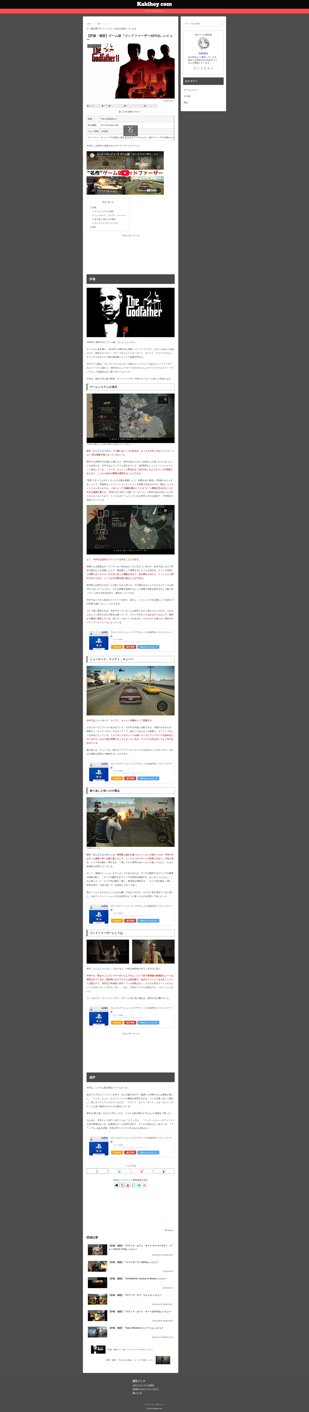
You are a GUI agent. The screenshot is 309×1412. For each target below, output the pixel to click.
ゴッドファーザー (126, 342)
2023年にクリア (94, 106)
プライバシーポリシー (154, 1404)
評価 (94, 207)
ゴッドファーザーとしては (106, 223)
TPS (105, 106)
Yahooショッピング (148, 647)
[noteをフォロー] (133, 1185)
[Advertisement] (131, 254)
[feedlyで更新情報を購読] (139, 1185)
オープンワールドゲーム (134, 106)
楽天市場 (130, 647)
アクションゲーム (116, 106)
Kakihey (203, 53)
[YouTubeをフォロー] (127, 1185)
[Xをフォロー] (122, 1185)
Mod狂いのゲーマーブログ (145, 1389)
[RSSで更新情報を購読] (144, 1185)
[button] (164, 1171)
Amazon (117, 647)
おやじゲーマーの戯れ (143, 1385)
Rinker (121, 639)
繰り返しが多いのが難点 (105, 219)
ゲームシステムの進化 (104, 211)
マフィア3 (133, 1120)
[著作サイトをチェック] (116, 1185)
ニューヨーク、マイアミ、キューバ (110, 215)
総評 (94, 227)
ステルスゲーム (152, 106)
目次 (104, 202)
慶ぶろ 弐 (137, 1393)
